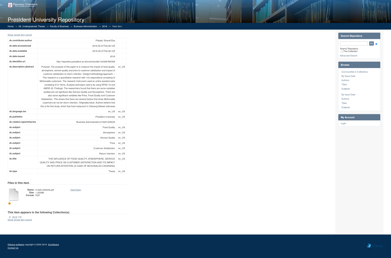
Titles (344, 84)
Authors (345, 80)
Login (343, 123)
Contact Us (13, 247)
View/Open (75, 189)
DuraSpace (53, 244)
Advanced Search (348, 55)
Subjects (346, 88)
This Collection (350, 51)
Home (11, 26)
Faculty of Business (59, 26)
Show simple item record (20, 34)
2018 (104, 26)
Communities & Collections (355, 71)
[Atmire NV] (375, 245)
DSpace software (16, 244)
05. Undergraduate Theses (32, 26)
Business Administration (85, 26)
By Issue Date (348, 76)
